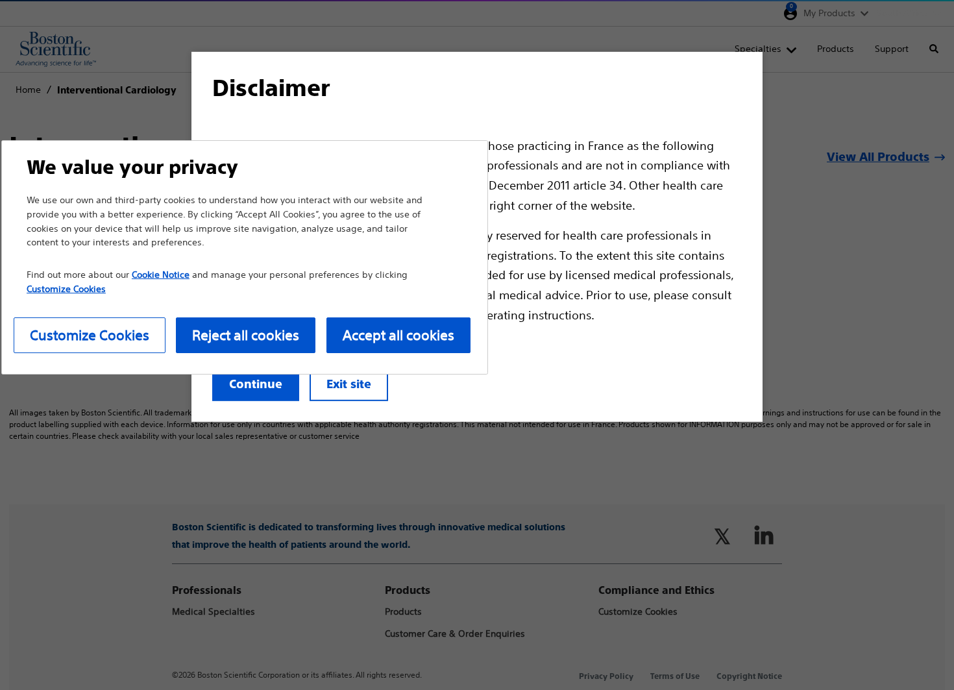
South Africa (902, 13)
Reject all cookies (245, 335)
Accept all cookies (398, 335)
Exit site (348, 384)
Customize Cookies (89, 335)
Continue (255, 384)
